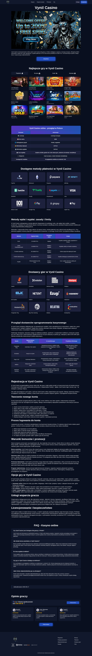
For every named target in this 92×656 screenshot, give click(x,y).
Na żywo (36, 73)
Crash (53, 73)
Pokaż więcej (46, 624)
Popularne (18, 73)
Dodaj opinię (73, 602)
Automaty (71, 73)
